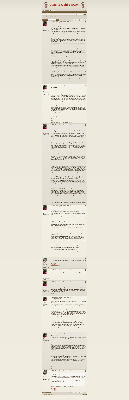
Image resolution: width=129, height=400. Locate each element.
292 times (48, 31)
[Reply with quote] (85, 21)
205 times (47, 30)
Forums (47, 10)
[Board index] (64, 5)
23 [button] (82, 19)
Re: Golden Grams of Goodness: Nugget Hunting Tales (61, 21)
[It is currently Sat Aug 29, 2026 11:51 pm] (74, 14)
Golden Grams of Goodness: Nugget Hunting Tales (53, 16)
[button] (71, 20)
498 (45, 263)
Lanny (53, 22)
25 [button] (84, 19)
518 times (48, 267)
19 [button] (76, 19)
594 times (47, 266)
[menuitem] (83, 10)
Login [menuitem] (85, 10)
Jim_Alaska (44, 261)
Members (52, 10)
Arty (61, 398)
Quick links (44, 10)
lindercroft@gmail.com (55, 265)
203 (45, 91)
